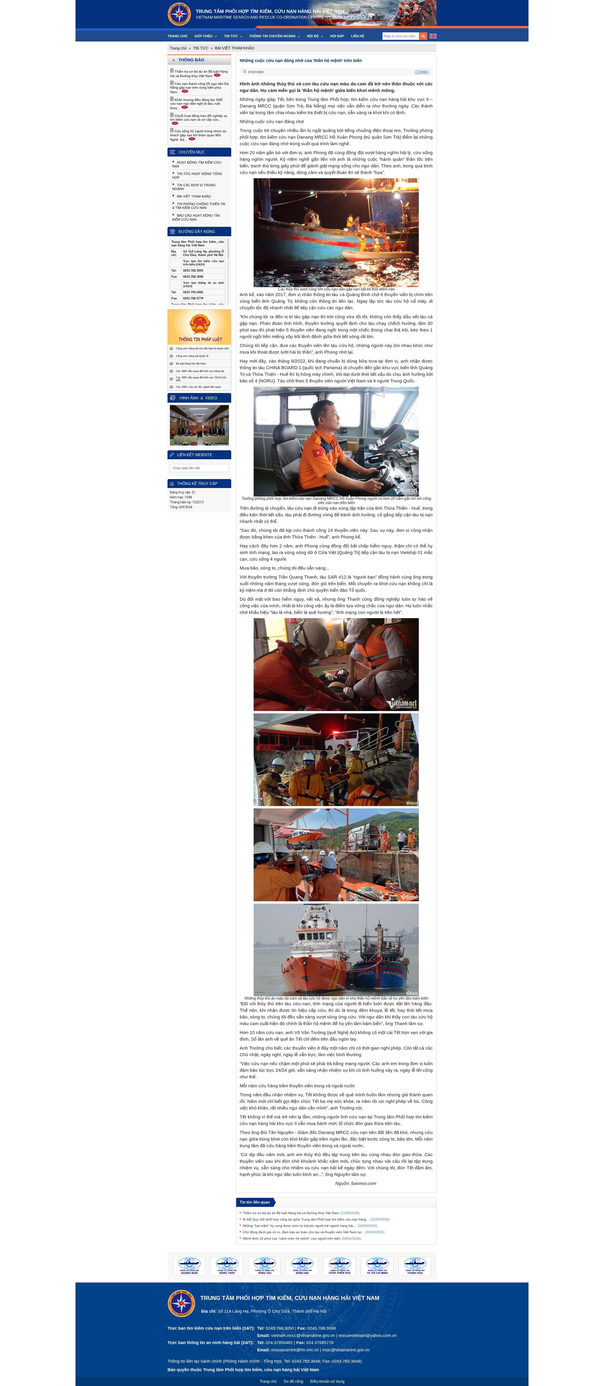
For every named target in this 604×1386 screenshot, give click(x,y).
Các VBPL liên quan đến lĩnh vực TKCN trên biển (201, 379)
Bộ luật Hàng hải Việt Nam (191, 363)
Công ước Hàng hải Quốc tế (192, 356)
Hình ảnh (189, 398)
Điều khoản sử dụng (327, 1381)
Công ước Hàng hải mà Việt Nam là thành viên (202, 348)
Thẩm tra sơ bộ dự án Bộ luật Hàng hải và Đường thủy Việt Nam (301, 1213)
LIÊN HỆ (357, 36)
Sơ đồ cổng (293, 1381)
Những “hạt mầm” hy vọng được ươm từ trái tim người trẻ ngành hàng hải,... (310, 1226)
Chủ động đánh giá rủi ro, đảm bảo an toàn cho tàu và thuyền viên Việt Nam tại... (314, 1232)
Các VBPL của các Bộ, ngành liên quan (198, 386)
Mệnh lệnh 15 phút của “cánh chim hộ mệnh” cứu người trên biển (302, 1238)
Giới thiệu (204, 36)
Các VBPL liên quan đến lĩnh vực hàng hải (200, 371)
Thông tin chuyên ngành (272, 36)
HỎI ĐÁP (337, 36)
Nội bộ (313, 36)
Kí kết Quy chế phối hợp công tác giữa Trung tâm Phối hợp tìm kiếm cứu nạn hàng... (316, 1219)
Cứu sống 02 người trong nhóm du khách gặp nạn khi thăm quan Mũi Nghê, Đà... (198, 135)
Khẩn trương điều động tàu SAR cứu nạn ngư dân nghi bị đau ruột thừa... (196, 104)
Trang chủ (177, 36)
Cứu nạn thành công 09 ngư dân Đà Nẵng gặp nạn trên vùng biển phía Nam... (199, 88)
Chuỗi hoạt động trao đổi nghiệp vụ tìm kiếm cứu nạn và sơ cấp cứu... (198, 117)
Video (211, 398)
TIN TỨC (231, 36)
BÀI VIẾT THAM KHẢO (234, 48)
